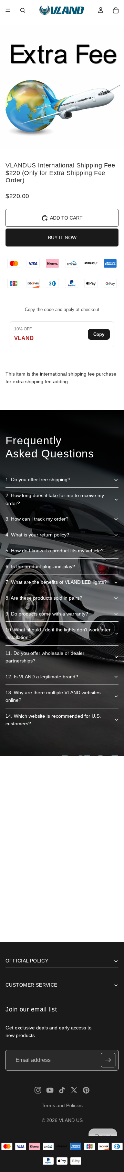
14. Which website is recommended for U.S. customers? (53, 719)
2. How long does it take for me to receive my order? (55, 499)
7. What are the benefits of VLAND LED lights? (56, 582)
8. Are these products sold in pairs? (44, 598)
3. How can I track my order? (37, 519)
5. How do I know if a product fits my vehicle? (55, 550)
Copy (98, 334)
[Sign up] (108, 1060)
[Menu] (8, 10)
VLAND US (71, 1120)
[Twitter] (74, 1090)
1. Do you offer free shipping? (38, 479)
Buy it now (62, 237)
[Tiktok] (62, 1090)
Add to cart (66, 218)
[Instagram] (38, 1090)
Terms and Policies (62, 1105)
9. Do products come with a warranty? (47, 614)
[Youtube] (50, 1090)
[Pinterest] (86, 1090)
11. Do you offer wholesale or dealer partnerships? (45, 657)
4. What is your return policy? (37, 534)
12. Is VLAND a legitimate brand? (42, 676)
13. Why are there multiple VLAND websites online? (53, 696)
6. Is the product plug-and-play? (40, 566)
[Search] (22, 10)
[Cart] (115, 10)
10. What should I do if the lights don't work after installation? (58, 633)
